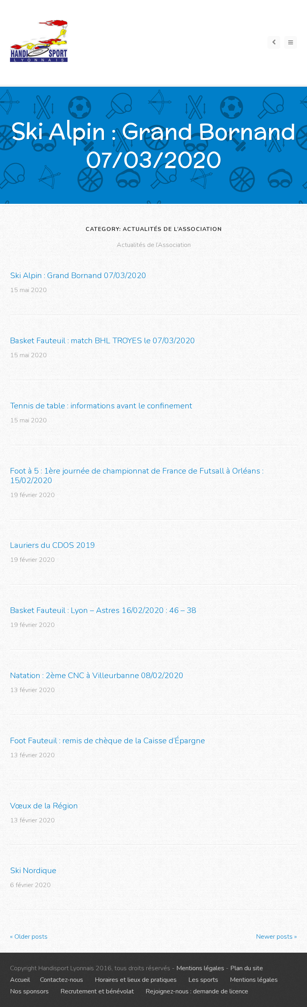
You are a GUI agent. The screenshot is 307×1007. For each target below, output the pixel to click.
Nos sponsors (29, 991)
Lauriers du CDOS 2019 (52, 545)
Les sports (203, 979)
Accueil (20, 979)
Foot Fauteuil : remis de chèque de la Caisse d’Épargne (107, 740)
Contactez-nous (61, 979)
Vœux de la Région (44, 805)
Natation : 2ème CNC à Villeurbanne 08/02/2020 (96, 675)
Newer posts (276, 936)
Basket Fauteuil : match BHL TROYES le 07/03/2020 (102, 340)
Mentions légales (200, 968)
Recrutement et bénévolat (97, 991)
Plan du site (246, 968)
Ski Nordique (33, 870)
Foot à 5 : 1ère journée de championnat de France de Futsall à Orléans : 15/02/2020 (136, 476)
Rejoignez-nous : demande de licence (197, 991)
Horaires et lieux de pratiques (136, 979)
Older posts (29, 936)
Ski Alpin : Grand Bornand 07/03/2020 (78, 275)
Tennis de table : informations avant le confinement (101, 405)
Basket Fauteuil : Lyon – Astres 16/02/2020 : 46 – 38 (103, 610)
